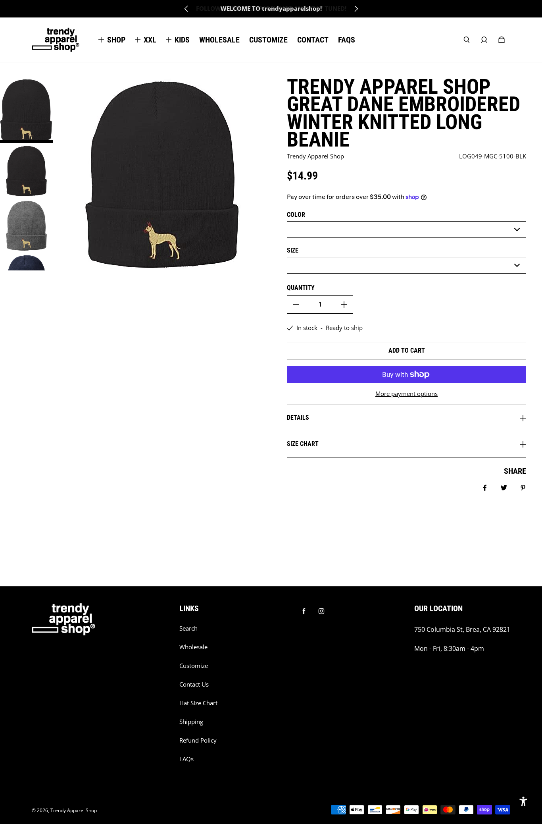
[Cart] (501, 39)
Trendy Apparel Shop (73, 810)
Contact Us (194, 684)
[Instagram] (321, 611)
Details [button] (298, 417)
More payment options (406, 394)
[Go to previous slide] (186, 8)
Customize (193, 666)
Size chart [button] (303, 444)
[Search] (466, 39)
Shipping (191, 722)
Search (188, 628)
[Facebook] (304, 611)
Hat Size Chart (198, 703)
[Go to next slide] (355, 8)
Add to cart (406, 350)
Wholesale (193, 647)
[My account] (484, 39)
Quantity (301, 287)
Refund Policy (198, 740)
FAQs (186, 759)
